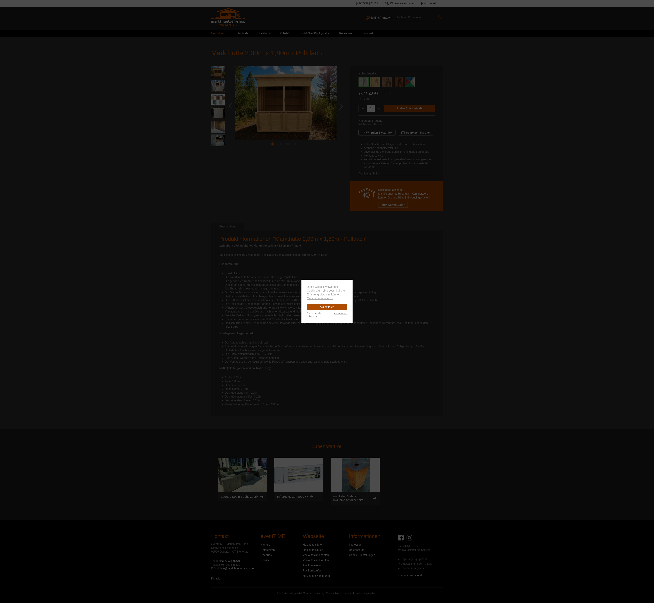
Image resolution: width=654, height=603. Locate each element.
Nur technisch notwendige (314, 314)
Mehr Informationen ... (320, 298)
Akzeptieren (327, 307)
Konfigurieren (340, 313)
